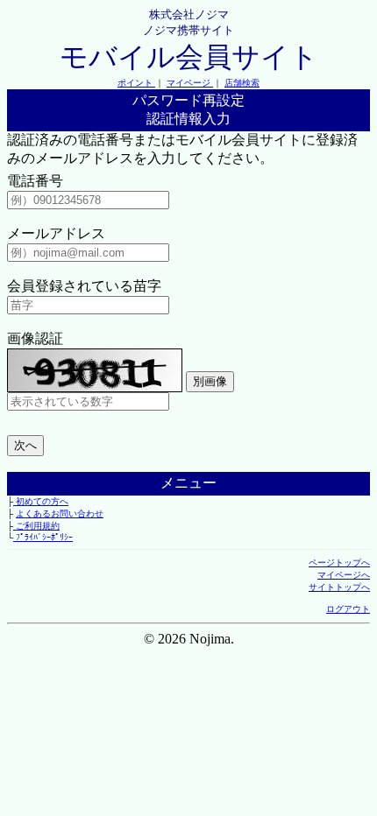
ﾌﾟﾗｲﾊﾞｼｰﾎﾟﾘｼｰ (43, 537)
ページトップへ (339, 562)
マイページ (190, 83)
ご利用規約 (36, 526)
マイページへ (343, 575)
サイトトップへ (339, 587)
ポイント (136, 83)
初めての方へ (40, 501)
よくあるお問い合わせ (59, 513)
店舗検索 (242, 83)
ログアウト (348, 609)
